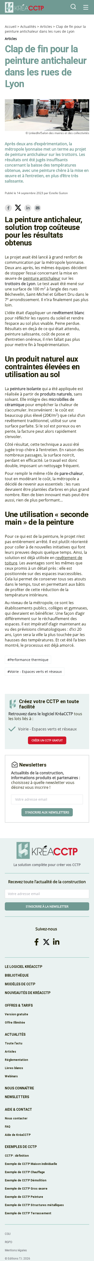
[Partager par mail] (38, 208)
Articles (46, 26)
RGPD (8, 1242)
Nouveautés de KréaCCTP (27, 993)
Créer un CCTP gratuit (47, 740)
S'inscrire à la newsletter (47, 906)
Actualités (28, 26)
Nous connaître (19, 1088)
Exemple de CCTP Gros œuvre (26, 1188)
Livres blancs (14, 1068)
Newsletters (17, 1097)
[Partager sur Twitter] (18, 208)
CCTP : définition (17, 1155)
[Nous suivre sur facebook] (37, 941)
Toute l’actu (13, 1043)
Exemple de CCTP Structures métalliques (34, 1205)
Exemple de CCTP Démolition (25, 1180)
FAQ (7, 1126)
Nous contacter (16, 1118)
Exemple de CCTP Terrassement (28, 1213)
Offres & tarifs (19, 1005)
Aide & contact (18, 1109)
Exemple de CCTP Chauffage (25, 1172)
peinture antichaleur (41, 278)
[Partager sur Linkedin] (28, 208)
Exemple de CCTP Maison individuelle (31, 1164)
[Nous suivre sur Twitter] (47, 941)
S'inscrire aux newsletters (47, 812)
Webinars (11, 1076)
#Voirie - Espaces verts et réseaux (34, 671)
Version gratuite (16, 1014)
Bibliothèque (17, 975)
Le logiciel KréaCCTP (23, 967)
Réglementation (16, 1060)
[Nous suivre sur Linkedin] (57, 941)
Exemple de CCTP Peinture (24, 1197)
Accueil (10, 26)
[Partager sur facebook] (9, 208)
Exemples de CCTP (21, 1147)
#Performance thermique (27, 659)
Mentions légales (16, 1250)
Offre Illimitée (15, 1022)
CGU (8, 1234)
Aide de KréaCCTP (18, 1135)
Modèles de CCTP (20, 984)
